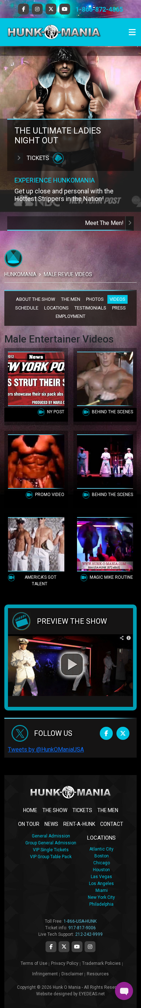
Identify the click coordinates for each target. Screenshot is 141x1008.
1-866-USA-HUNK (80, 921)
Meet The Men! (105, 223)
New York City (101, 897)
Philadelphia (101, 904)
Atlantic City (101, 849)
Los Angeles (101, 883)
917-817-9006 (82, 927)
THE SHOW (54, 810)
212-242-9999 (89, 934)
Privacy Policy (64, 963)
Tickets (38, 158)
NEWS (51, 824)
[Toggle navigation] (132, 32)
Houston (101, 869)
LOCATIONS (56, 308)
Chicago (101, 862)
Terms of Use (34, 963)
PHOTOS (95, 299)
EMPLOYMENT (70, 316)
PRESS (119, 308)
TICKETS (82, 810)
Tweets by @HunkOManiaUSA (46, 749)
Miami (101, 890)
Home (30, 810)
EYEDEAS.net (92, 993)
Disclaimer (72, 973)
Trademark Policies (101, 963)
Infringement (45, 973)
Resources (98, 973)
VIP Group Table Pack (51, 856)
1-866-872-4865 (99, 9)
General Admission (51, 836)
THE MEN (70, 299)
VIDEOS (117, 299)
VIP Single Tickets (51, 849)
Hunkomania (20, 274)
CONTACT (111, 824)
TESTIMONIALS (90, 308)
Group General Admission (50, 842)
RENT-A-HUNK (79, 824)
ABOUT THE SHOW (35, 299)
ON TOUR (28, 824)
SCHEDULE (26, 308)
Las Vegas (101, 876)
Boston (101, 856)
